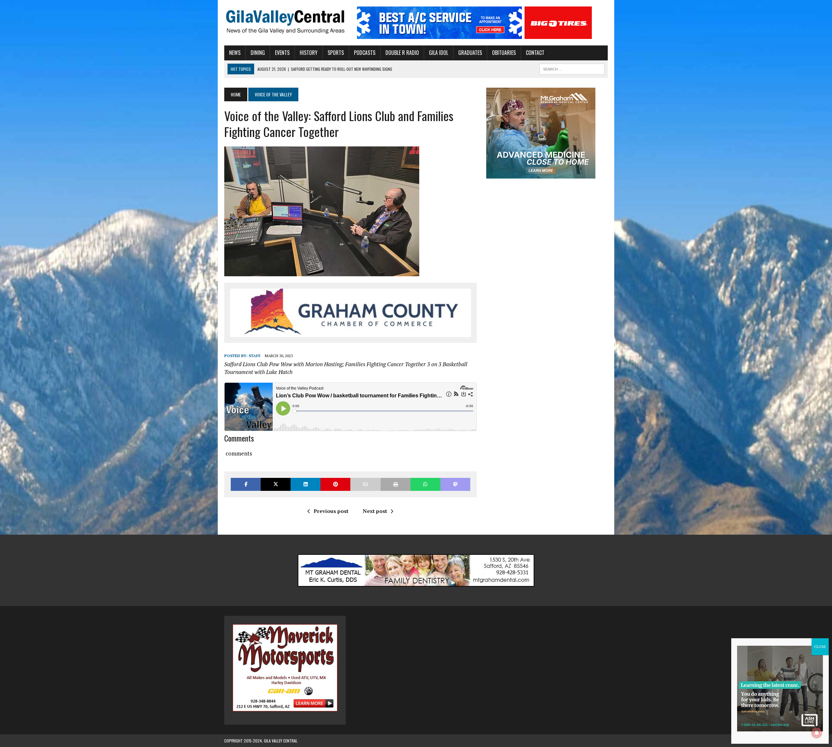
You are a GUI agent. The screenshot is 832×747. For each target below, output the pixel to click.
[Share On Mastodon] (455, 484)
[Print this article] (395, 484)
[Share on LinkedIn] (305, 484)
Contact (535, 52)
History (309, 52)
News (234, 52)
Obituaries (504, 52)
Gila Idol (438, 52)
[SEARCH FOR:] (572, 68)
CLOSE (820, 646)
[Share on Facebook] (246, 484)
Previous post (331, 511)
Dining (258, 52)
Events (282, 52)
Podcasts (364, 52)
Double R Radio (402, 52)
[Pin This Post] (335, 484)
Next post (375, 511)
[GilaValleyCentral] (285, 21)
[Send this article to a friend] (365, 484)
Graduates (470, 52)
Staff (255, 355)
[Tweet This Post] (276, 484)
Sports (336, 52)
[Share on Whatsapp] (425, 484)
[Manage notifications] (817, 733)
